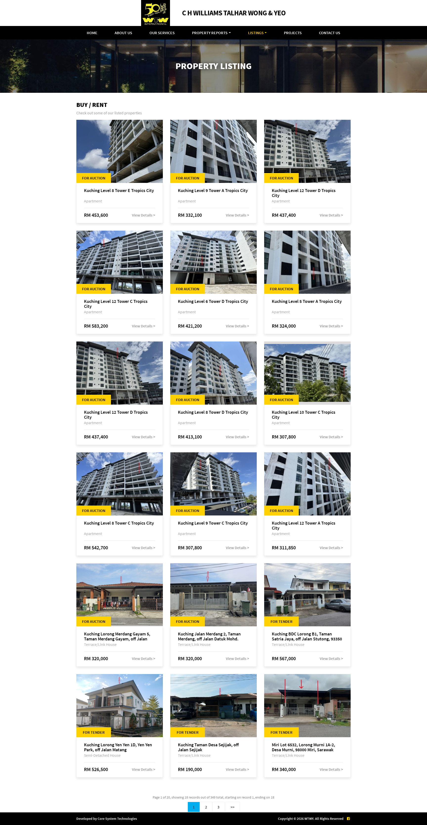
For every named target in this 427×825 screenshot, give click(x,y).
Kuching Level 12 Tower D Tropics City (304, 193)
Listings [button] (256, 32)
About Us (123, 32)
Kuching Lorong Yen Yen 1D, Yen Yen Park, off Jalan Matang (118, 747)
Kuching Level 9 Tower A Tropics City (213, 190)
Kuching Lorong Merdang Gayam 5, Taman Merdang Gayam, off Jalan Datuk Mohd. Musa (117, 636)
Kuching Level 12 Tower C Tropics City (116, 304)
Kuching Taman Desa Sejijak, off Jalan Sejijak (208, 747)
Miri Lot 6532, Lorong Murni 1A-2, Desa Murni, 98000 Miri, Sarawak (303, 747)
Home (92, 32)
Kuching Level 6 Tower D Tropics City (213, 301)
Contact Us (329, 32)
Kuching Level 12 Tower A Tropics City (303, 526)
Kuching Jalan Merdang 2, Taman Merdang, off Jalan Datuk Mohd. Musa (209, 636)
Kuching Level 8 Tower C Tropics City (119, 523)
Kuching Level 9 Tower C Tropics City (213, 523)
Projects (293, 32)
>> (233, 806)
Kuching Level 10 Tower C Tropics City (303, 415)
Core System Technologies (117, 818)
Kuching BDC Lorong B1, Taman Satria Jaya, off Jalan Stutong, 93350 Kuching (307, 636)
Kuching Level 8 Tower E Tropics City (119, 190)
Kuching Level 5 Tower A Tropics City (307, 301)
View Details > (143, 215)
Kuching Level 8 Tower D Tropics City (213, 412)
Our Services (162, 32)
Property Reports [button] (210, 32)
